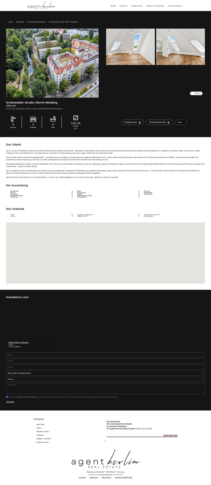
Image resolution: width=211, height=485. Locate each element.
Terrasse (147, 191)
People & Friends (43, 442)
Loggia (79, 194)
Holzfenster (14, 197)
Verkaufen (40, 435)
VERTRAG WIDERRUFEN (123, 477)
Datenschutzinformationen (28, 397)
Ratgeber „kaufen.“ (43, 431)
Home (11, 22)
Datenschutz (94, 477)
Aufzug (12, 193)
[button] (105, 249)
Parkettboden (81, 197)
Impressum (82, 477)
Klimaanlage (81, 193)
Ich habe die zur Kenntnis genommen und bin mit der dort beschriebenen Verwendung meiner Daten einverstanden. (63, 397)
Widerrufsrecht (106, 477)
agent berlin (41, 424)
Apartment (20, 22)
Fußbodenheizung (16, 195)
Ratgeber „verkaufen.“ (44, 439)
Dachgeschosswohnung (36, 22)
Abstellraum (14, 191)
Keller (79, 191)
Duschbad (13, 194)
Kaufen (39, 428)
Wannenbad (148, 193)
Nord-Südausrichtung (84, 195)
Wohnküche (148, 194)
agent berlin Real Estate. (105, 474)
